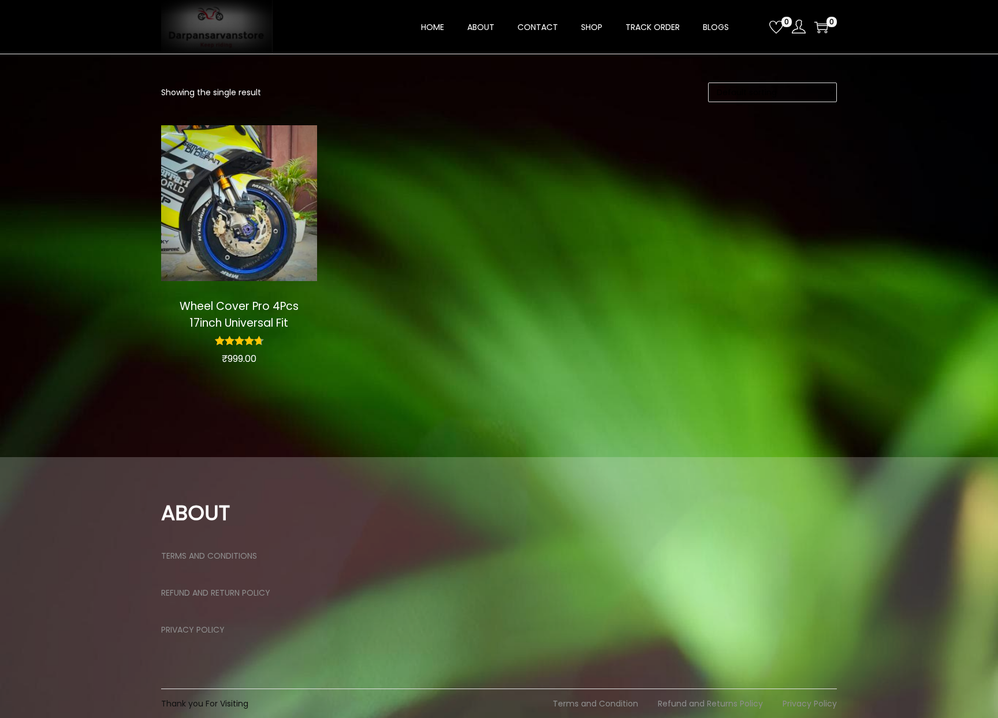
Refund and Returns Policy (710, 703)
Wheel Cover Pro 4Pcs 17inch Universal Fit (239, 314)
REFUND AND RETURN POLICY (215, 593)
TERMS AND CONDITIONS (209, 556)
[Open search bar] (756, 26)
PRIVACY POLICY (193, 629)
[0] (776, 27)
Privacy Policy (810, 703)
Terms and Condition (595, 703)
